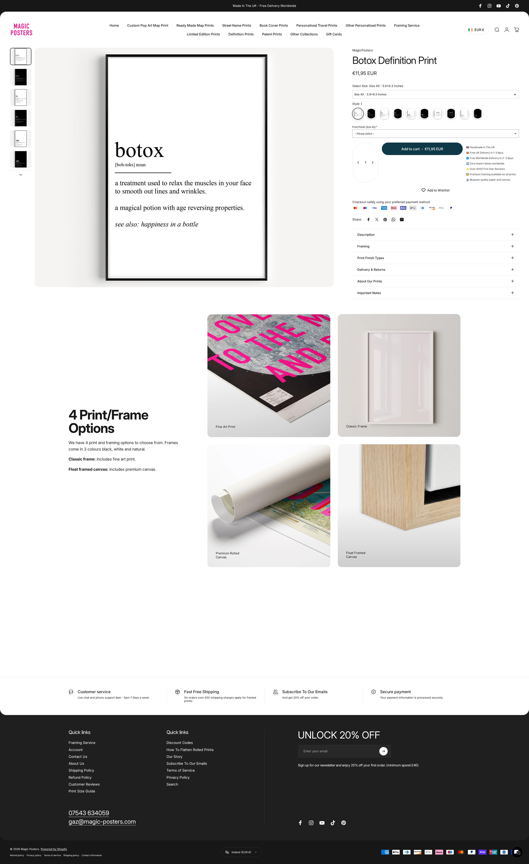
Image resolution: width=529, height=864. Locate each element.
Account (76, 750)
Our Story (174, 757)
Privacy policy (34, 855)
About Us (76, 763)
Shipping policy (71, 855)
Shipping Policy (81, 770)
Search (172, 784)
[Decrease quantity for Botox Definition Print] (357, 162)
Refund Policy (80, 777)
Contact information (92, 855)
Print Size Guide (82, 791)
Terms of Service (180, 770)
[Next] (323, 177)
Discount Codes (179, 743)
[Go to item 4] (20, 118)
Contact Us (78, 757)
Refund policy (17, 855)
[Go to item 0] (20, 56)
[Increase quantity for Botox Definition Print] (373, 162)
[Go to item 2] (20, 77)
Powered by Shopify (54, 849)
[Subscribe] (383, 751)
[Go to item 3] (20, 97)
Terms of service (52, 855)
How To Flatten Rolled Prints (190, 750)
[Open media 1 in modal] (184, 167)
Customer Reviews (84, 784)
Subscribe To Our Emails (186, 763)
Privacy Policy (178, 777)
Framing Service (82, 743)
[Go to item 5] (20, 138)
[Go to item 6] (20, 159)
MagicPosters (362, 50)
